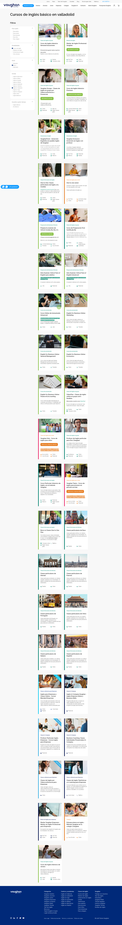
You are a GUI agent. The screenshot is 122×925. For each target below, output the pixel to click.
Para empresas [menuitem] (82, 909)
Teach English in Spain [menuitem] (51, 911)
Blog (78, 1)
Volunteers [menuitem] (98, 897)
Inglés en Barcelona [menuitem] (67, 903)
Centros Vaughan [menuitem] (100, 903)
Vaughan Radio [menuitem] (48, 903)
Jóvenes (45, 5)
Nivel (13, 60)
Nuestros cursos (28, 5)
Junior (51, 5)
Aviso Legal (46, 918)
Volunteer (72, 1)
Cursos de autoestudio (46, 310)
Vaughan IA (74, 5)
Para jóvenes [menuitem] (82, 905)
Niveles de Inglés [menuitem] (100, 907)
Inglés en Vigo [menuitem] (65, 897)
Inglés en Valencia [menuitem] (66, 894)
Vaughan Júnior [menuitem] (48, 897)
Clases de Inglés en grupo (46, 40)
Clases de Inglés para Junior (73, 179)
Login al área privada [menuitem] (50, 913)
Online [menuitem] (80, 899)
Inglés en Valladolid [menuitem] (67, 896)
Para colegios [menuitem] (82, 911)
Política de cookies (78, 918)
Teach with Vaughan (62, 1)
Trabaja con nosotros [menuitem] (101, 894)
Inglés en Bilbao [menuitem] (66, 901)
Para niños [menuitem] (81, 907)
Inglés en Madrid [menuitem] (66, 905)
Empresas (58, 5)
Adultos (38, 5)
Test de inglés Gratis (86, 1)
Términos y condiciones (67, 918)
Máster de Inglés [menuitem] (83, 896)
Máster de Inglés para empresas (48, 819)
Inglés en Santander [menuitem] (67, 899)
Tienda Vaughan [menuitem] (100, 901)
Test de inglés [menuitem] (48, 907)
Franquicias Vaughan (105, 5)
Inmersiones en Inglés (45, 136)
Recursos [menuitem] (47, 909)
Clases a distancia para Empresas (48, 691)
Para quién (15, 28)
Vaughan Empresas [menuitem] (50, 899)
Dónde (14, 73)
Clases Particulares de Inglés (47, 179)
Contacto (83, 5)
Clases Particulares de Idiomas (74, 527)
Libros (48, 1)
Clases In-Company (71, 691)
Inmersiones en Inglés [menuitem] (84, 897)
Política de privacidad (55, 918)
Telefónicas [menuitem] (81, 901)
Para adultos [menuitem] (81, 903)
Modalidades (16, 45)
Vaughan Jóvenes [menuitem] (49, 896)
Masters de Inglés (71, 40)
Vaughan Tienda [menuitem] (49, 905)
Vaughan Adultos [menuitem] (49, 894)
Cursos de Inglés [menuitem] (83, 894)
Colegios (66, 5)
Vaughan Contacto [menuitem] (49, 901)
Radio (53, 1)
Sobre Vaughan (92, 5)
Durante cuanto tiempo (19, 102)
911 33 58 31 (105, 1)
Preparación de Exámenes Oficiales (48, 225)
